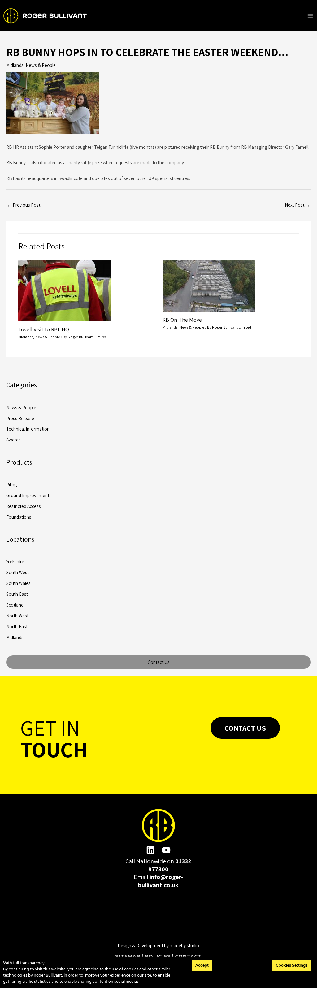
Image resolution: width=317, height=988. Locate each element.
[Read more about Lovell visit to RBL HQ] (64, 290)
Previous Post (23, 205)
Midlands (15, 65)
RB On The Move (182, 319)
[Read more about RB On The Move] (209, 285)
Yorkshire (15, 561)
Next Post (297, 205)
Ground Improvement (27, 495)
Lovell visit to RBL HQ (43, 329)
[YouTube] (166, 850)
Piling (11, 484)
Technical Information (28, 429)
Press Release (20, 418)
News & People (41, 65)
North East (17, 626)
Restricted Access (23, 506)
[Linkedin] (150, 850)
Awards (13, 439)
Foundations (18, 517)
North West (17, 615)
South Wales (18, 583)
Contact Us (159, 662)
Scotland (15, 605)
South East (17, 594)
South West (17, 572)
